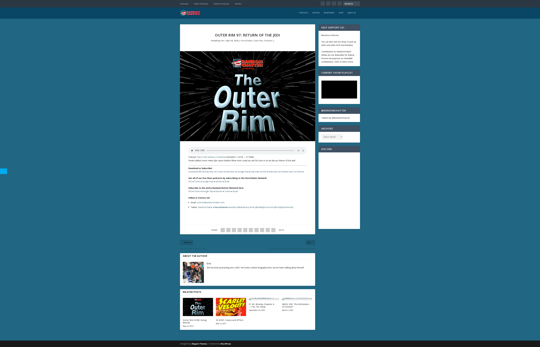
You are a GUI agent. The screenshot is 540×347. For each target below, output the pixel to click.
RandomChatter (205, 207)
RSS (190, 181)
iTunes (197, 181)
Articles (238, 3)
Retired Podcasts (221, 3)
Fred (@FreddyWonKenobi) (281, 207)
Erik (222, 40)
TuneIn (227, 191)
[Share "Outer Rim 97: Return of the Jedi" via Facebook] (223, 230)
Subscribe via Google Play (237, 171)
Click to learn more (343, 61)
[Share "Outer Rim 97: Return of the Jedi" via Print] (273, 230)
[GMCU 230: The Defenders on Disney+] (297, 299)
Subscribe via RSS (259, 171)
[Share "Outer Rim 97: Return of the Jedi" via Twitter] (228, 230)
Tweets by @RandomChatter (335, 118)
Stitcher (218, 181)
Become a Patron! (330, 35)
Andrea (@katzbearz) (239, 207)
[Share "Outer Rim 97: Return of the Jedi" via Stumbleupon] (262, 230)
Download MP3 (195, 171)
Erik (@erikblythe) (259, 207)
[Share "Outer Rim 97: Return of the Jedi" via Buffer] (256, 230)
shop (343, 41)
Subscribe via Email (277, 171)
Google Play (207, 181)
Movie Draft (329, 13)
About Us (352, 13)
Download (221, 157)
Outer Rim (258, 40)
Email (226, 181)
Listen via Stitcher (296, 171)
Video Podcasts (201, 3)
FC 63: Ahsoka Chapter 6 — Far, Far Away (261, 305)
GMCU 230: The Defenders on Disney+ (295, 305)
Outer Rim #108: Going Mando (195, 321)
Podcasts (184, 3)
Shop (341, 13)
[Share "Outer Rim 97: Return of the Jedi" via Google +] (234, 230)
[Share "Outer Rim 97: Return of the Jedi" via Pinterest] (245, 230)
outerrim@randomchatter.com (210, 202)
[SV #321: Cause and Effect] (231, 307)
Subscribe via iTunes (214, 171)
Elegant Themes (199, 343)
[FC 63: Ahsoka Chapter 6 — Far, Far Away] (264, 299)
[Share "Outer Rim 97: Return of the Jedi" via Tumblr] (239, 230)
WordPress (226, 343)
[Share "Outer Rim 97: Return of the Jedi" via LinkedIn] (251, 230)
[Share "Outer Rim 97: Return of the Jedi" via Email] (268, 230)
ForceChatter (247, 40)
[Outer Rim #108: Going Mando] (198, 307)
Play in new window (206, 157)
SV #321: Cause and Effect (230, 320)
